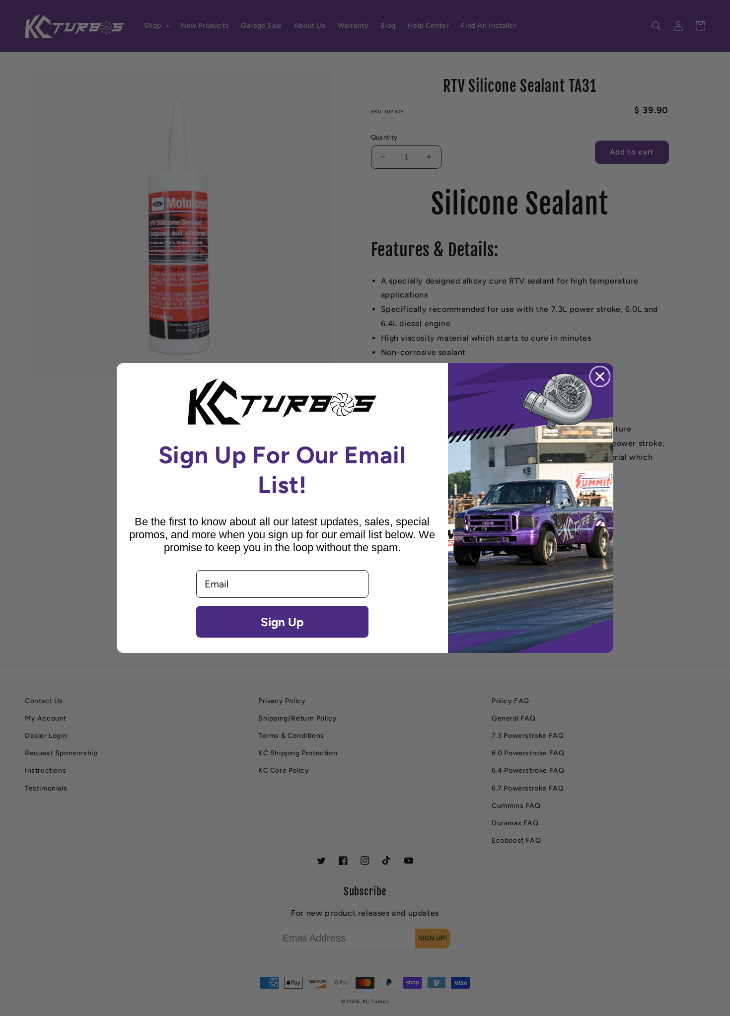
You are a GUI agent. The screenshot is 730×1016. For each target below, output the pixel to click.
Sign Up (282, 622)
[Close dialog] (599, 376)
